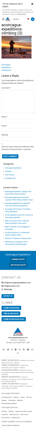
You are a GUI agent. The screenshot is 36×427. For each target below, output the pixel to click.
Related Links (16, 417)
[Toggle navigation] (3, 19)
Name (5, 117)
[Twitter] (8, 349)
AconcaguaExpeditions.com (18, 338)
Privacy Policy (6, 417)
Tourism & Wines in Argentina (10, 425)
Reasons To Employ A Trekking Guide (18, 238)
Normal (18, 259)
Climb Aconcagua (11, 308)
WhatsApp (8, 289)
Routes (23, 397)
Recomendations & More (9, 403)
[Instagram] (20, 349)
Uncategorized (10, 178)
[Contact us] (32, 19)
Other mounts (9, 175)
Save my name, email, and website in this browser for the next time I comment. (18, 148)
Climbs (16, 19)
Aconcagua (18, 254)
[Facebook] (12, 349)
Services (29, 397)
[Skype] (24, 349)
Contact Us (5, 414)
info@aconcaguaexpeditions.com (17, 283)
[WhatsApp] (18, 353)
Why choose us (14, 414)
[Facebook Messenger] (16, 349)
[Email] (32, 349)
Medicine (20, 400)
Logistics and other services (23, 411)
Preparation (12, 400)
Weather (4, 400)
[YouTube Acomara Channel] (28, 349)
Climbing (8, 171)
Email (4, 126)
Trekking (11, 411)
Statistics (16, 397)
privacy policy (21, 14)
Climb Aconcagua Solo (13, 319)
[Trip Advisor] (4, 349)
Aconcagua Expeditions (13, 168)
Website (5, 135)
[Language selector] (28, 19)
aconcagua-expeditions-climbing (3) (6, 67)
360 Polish (18, 265)
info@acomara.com (12, 286)
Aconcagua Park (7, 397)
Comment (6, 88)
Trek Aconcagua (10, 313)
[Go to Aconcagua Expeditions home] (7, 18)
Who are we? (24, 414)
